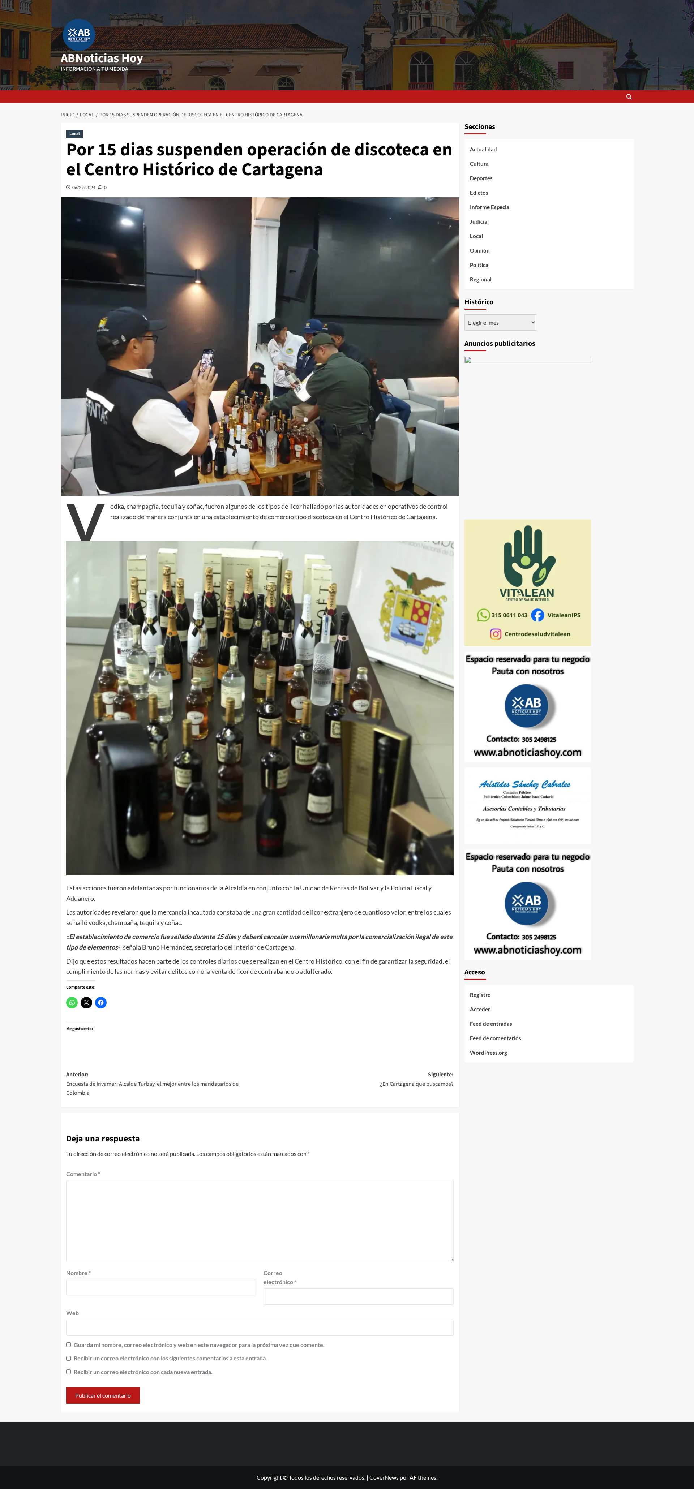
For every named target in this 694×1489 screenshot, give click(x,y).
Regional (481, 279)
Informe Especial (490, 207)
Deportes (481, 178)
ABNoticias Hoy (102, 58)
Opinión (480, 250)
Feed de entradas (491, 1024)
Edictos (479, 192)
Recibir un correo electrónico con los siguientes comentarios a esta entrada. (170, 1358)
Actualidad (483, 149)
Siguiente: (417, 1079)
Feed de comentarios (495, 1038)
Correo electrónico (280, 1277)
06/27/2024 (83, 187)
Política (479, 265)
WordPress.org (488, 1053)
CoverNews (384, 1477)
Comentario (83, 1173)
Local (74, 134)
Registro (480, 995)
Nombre (78, 1272)
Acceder (480, 1009)
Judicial (479, 221)
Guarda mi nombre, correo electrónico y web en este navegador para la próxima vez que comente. (199, 1344)
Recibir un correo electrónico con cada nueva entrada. (143, 1371)
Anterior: (152, 1084)
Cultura (479, 163)
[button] (629, 96)
